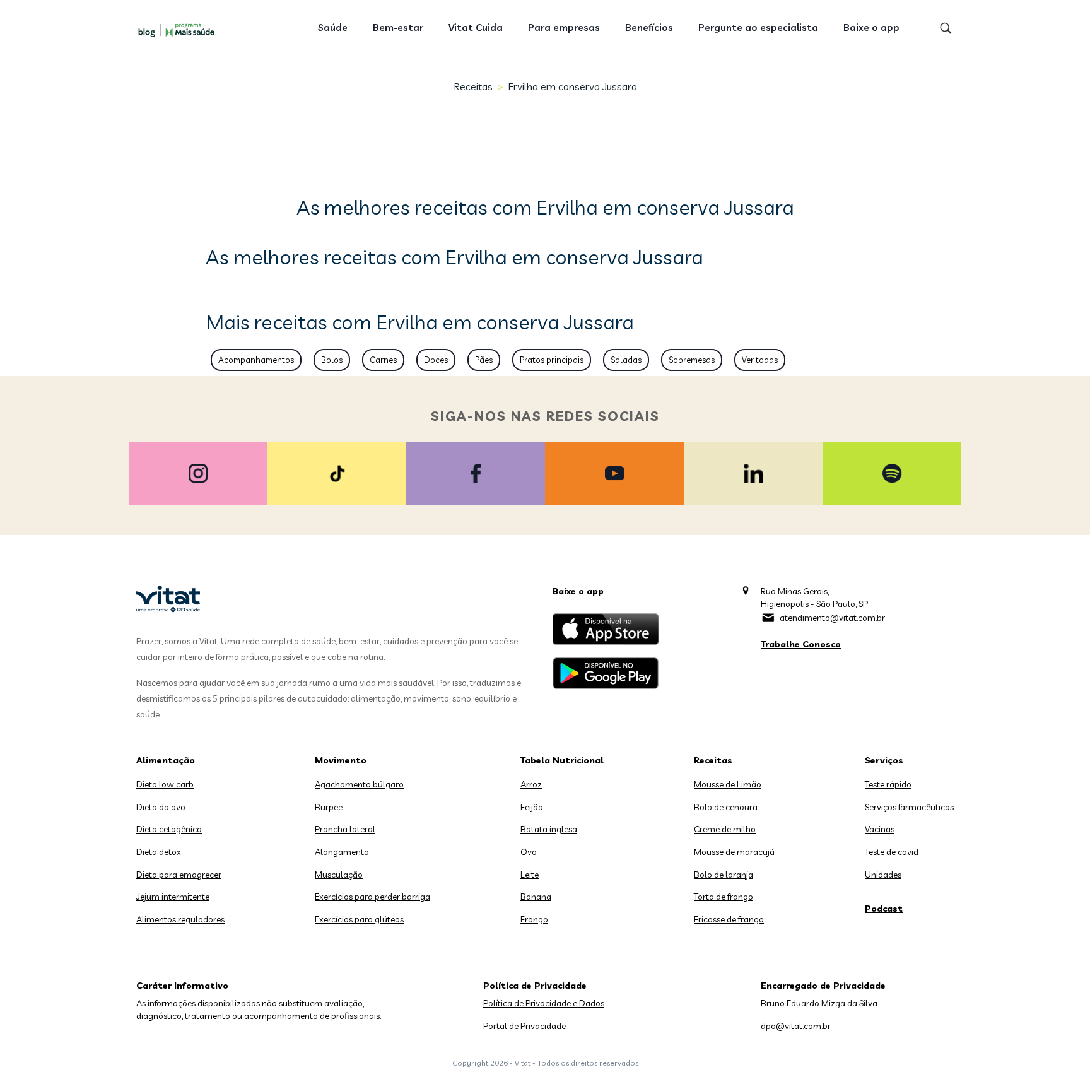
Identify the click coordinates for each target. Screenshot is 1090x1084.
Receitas (473, 86)
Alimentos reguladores (180, 919)
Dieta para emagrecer (178, 874)
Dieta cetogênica (169, 829)
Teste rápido (888, 784)
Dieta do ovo (160, 807)
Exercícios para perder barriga (372, 896)
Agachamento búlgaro (359, 784)
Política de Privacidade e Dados (543, 1003)
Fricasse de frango (729, 919)
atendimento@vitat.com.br (832, 617)
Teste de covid (891, 851)
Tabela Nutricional (562, 760)
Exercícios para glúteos (359, 919)
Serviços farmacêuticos (909, 807)
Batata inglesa (548, 829)
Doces (436, 360)
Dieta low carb (165, 784)
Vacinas (879, 829)
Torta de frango (723, 896)
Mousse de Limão (727, 784)
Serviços (884, 760)
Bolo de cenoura (726, 807)
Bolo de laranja (723, 874)
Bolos (332, 360)
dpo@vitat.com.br (796, 1026)
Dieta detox (158, 851)
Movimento (340, 760)
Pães (484, 360)
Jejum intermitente (172, 896)
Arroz (531, 784)
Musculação (339, 874)
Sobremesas (692, 360)
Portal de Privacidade (524, 1026)
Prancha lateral (345, 829)
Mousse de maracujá (734, 851)
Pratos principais (551, 360)
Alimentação (165, 760)
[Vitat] (179, 30)
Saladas (626, 360)
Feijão (531, 807)
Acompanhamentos (256, 360)
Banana (535, 896)
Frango (534, 919)
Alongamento (342, 851)
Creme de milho (725, 829)
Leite (529, 874)
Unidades (883, 874)
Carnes (383, 360)
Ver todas (760, 360)
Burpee (329, 807)
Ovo (528, 851)
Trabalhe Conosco (801, 644)
